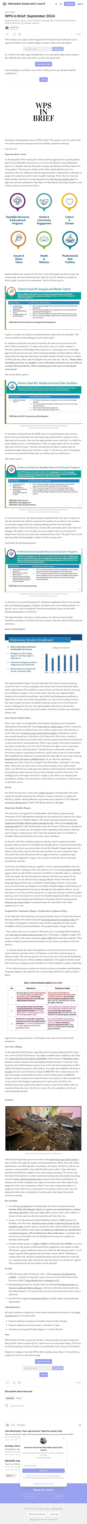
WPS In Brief (10, 12)
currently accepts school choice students (39, 733)
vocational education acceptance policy (58, 919)
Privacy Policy (59, 1478)
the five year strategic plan (62, 179)
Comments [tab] (10, 1398)
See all (9, 1476)
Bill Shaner (18, 1437)
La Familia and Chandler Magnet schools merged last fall (41, 821)
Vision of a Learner (21, 605)
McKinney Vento (71, 1058)
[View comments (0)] (14, 34)
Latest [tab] (13, 1425)
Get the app (54, 1514)
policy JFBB (46, 938)
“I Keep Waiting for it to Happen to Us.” (42, 1280)
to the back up (24, 1206)
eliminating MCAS (39, 1298)
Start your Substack (38, 1514)
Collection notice (57, 1509)
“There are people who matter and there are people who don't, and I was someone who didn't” (39, 1434)
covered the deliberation (16, 802)
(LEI (45, 854)
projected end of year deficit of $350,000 (28, 1058)
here (61, 802)
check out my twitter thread (17, 902)
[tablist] (14, 1398)
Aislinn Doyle (14, 27)
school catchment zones (31, 1179)
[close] (64, 1438)
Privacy (41, 1509)
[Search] (56, 4)
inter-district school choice (50, 726)
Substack (33, 1519)
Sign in (80, 4)
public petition (46, 792)
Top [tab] (7, 1425)
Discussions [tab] (21, 1425)
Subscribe (69, 4)
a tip (38, 1355)
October (8, 1071)
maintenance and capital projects (64, 1159)
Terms (47, 1509)
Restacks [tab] (19, 1398)
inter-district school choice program (26, 934)
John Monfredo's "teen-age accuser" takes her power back (33, 1431)
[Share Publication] (61, 4)
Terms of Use (54, 1476)
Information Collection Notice (43, 1478)
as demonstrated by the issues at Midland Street (43, 757)
